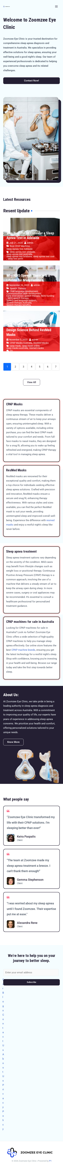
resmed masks (36, 348)
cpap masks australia (17, 348)
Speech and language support (21, 300)
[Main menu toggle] (56, 6)
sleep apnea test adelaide (22, 252)
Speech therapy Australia (19, 303)
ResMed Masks (41, 343)
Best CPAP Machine (20, 246)
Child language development (24, 291)
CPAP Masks (14, 404)
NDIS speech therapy (18, 298)
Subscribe (31, 982)
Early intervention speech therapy (23, 296)
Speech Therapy (18, 288)
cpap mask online (30, 346)
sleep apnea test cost (43, 256)
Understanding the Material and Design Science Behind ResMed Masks (28, 330)
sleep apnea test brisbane (19, 256)
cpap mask (15, 346)
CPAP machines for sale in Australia (30, 622)
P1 (50, 1161)
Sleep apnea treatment (21, 551)
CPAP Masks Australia (21, 343)
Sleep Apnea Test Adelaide (19, 249)
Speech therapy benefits (18, 305)
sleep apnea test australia (19, 254)
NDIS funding (47, 296)
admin (30, 243)
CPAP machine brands (23, 649)
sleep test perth (15, 259)
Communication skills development (23, 294)
